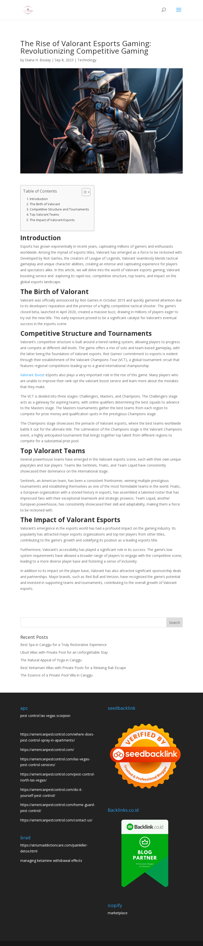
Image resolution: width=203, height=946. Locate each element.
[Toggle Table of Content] (83, 192)
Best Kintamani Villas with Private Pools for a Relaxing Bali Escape (73, 667)
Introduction (39, 199)
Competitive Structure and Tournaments (59, 209)
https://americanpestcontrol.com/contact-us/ (56, 820)
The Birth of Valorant (45, 204)
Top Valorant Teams (44, 214)
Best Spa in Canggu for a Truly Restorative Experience (63, 644)
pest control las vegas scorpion (45, 715)
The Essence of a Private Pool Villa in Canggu (56, 675)
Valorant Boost (32, 374)
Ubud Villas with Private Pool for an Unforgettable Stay (64, 652)
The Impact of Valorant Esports (52, 220)
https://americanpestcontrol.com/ (47, 749)
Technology (86, 60)
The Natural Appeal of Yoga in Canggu (51, 660)
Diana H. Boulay (38, 60)
